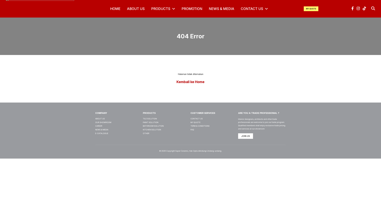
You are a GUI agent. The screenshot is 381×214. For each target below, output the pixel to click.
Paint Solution (150, 122)
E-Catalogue (101, 133)
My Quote (195, 122)
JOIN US (245, 136)
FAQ (192, 130)
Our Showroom (103, 122)
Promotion (192, 9)
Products (161, 9)
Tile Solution (150, 119)
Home (115, 9)
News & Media (221, 9)
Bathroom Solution (153, 126)
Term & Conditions (200, 126)
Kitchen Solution (152, 130)
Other (146, 133)
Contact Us (252, 9)
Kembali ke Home (190, 82)
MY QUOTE (311, 9)
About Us (136, 9)
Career (98, 126)
